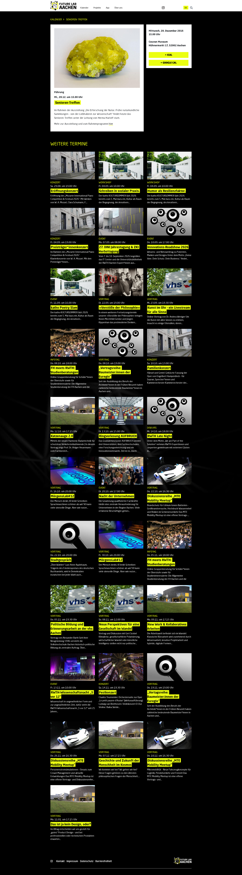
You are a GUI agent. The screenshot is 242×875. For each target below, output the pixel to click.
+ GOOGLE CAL (169, 62)
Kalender (84, 7)
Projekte (97, 7)
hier (111, 123)
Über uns (118, 7)
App (107, 7)
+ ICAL (168, 54)
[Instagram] (163, 8)
